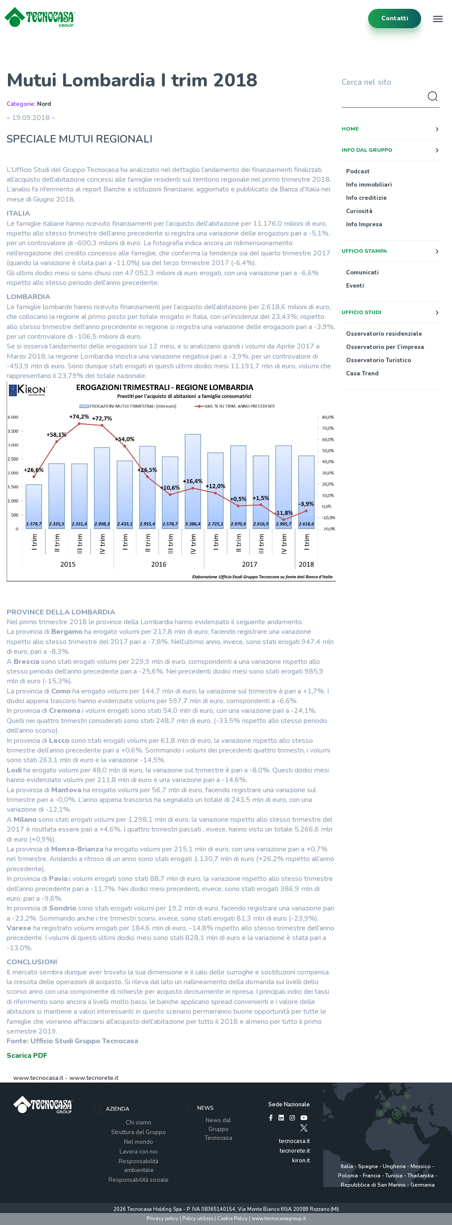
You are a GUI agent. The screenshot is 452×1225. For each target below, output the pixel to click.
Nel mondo (138, 1142)
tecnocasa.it (294, 1141)
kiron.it (301, 1161)
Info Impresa (364, 225)
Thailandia (420, 1175)
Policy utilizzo (197, 1218)
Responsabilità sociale (139, 1180)
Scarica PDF (27, 1055)
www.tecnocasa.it (38, 1078)
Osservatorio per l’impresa (385, 347)
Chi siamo (138, 1123)
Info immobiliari (369, 185)
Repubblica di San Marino (373, 1184)
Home (350, 128)
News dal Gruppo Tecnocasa (218, 1129)
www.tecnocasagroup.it (279, 1218)
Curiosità (359, 211)
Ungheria (394, 1166)
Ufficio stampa (364, 251)
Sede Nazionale (289, 1105)
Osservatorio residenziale (384, 334)
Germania (423, 1184)
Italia (347, 1166)
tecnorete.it (295, 1151)
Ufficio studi (361, 312)
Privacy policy (162, 1218)
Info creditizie (366, 198)
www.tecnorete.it (93, 1078)
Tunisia (394, 1175)
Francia (371, 1175)
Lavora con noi (139, 1152)
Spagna (368, 1166)
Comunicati (362, 273)
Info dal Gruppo (367, 150)
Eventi (355, 286)
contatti (394, 18)
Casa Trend (362, 374)
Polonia (348, 1175)
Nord (44, 104)
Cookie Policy (232, 1218)
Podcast (358, 172)
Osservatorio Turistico (378, 360)
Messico (421, 1166)
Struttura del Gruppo (138, 1132)
